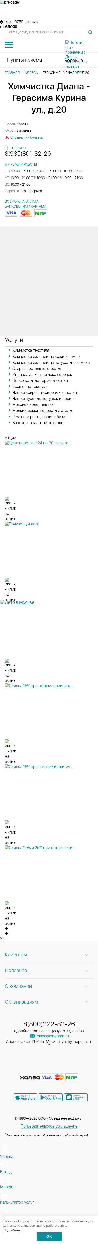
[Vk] (31, 1070)
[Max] (67, 1070)
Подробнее (11, 1230)
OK (49, 1236)
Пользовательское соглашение (49, 1126)
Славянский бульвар (26, 137)
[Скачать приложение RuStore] (76, 1097)
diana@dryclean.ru (52, 1036)
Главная (12, 73)
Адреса (31, 73)
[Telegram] (58, 1070)
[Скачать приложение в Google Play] (51, 1097)
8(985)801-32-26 (28, 154)
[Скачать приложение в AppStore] (25, 1097)
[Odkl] (40, 1070)
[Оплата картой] (30, 1077)
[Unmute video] (49, 12)
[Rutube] (49, 1070)
